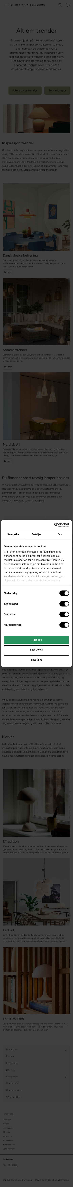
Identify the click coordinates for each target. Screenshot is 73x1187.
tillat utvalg (36, 649)
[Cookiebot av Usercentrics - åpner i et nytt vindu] (54, 525)
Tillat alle (36, 639)
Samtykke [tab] (13, 534)
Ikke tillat (36, 659)
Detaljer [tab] (36, 534)
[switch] (64, 603)
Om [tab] (60, 534)
